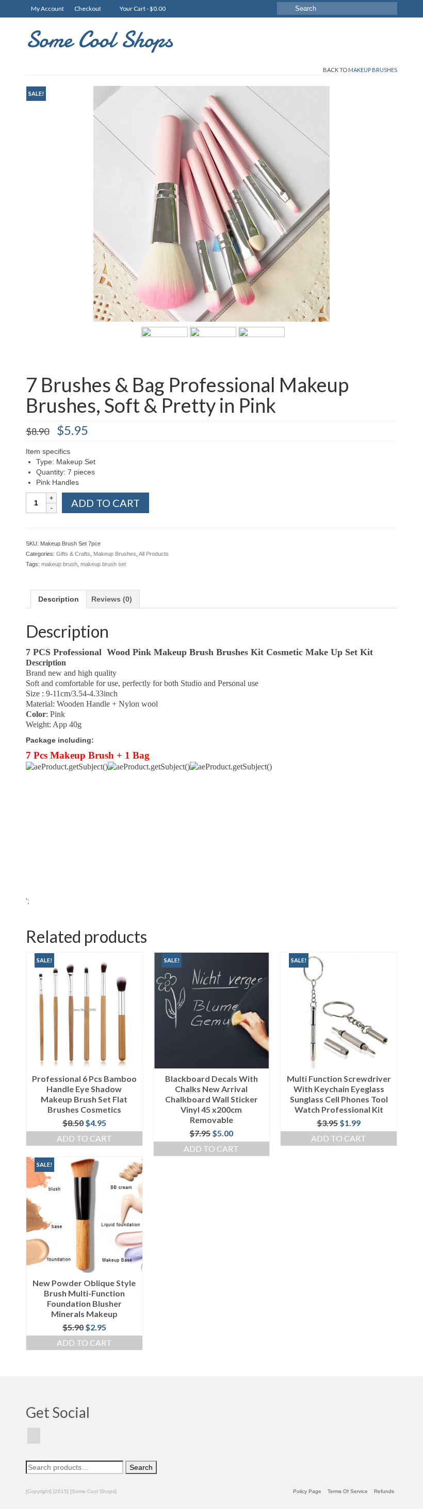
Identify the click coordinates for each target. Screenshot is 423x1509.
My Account (47, 8)
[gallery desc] (211, 203)
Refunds (384, 1491)
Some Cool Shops (99, 39)
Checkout (87, 8)
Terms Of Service (348, 1491)
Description (58, 599)
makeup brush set (103, 564)
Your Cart (142, 8)
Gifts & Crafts (73, 554)
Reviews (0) (111, 599)
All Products (154, 554)
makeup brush (59, 564)
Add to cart (105, 503)
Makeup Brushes (372, 69)
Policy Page (307, 1491)
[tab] (58, 599)
